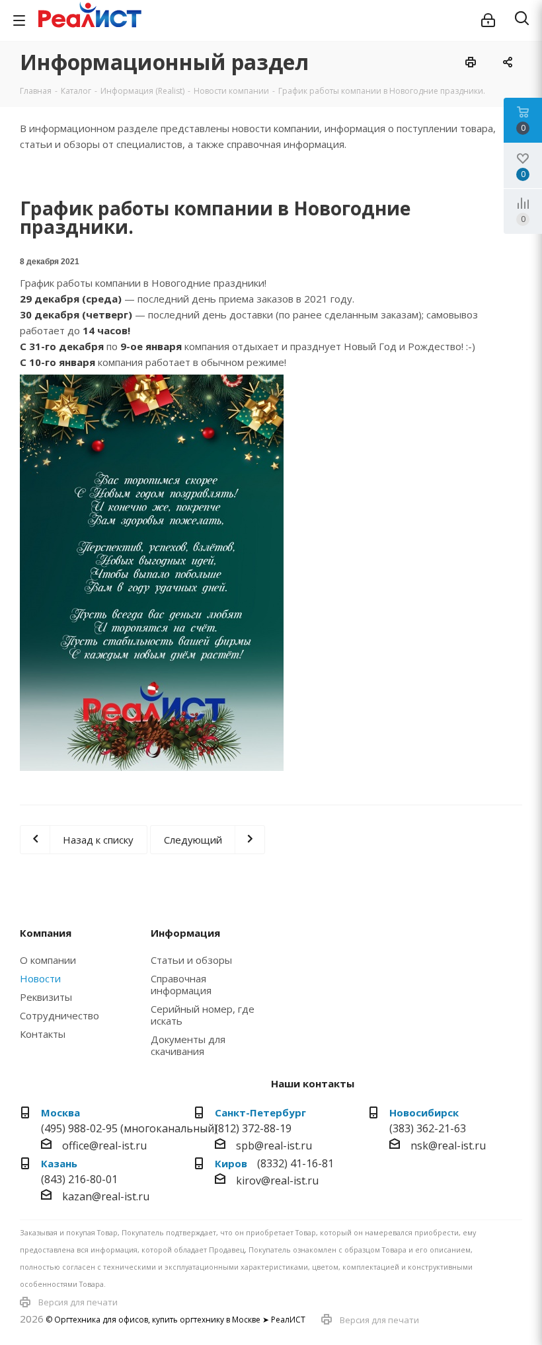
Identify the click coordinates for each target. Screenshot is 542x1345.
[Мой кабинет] (488, 20)
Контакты (42, 1033)
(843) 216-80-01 (79, 1179)
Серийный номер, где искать (202, 1014)
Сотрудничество (59, 1015)
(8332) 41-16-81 (295, 1163)
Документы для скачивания (188, 1045)
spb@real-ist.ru (274, 1145)
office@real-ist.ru (104, 1145)
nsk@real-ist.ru (448, 1145)
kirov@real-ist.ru (277, 1180)
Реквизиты (46, 996)
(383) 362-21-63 (427, 1128)
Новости (40, 978)
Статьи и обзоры (191, 959)
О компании (48, 959)
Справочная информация (181, 984)
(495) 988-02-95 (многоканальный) (129, 1128)
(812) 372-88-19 (253, 1128)
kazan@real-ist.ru (105, 1196)
